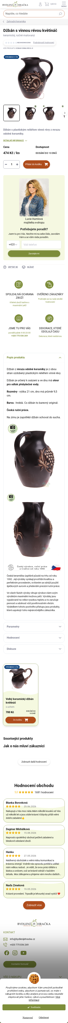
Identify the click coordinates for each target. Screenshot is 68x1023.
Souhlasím (35, 1007)
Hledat (60, 14)
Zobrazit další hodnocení (34, 761)
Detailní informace (13, 140)
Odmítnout (44, 1017)
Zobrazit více (34, 905)
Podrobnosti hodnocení (43, 42)
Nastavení (28, 1017)
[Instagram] (14, 953)
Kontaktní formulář (19, 964)
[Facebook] (6, 953)
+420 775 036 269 (19, 944)
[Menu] (64, 4)
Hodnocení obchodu (34, 785)
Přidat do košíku (33, 164)
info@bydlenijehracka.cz (22, 939)
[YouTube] (23, 953)
